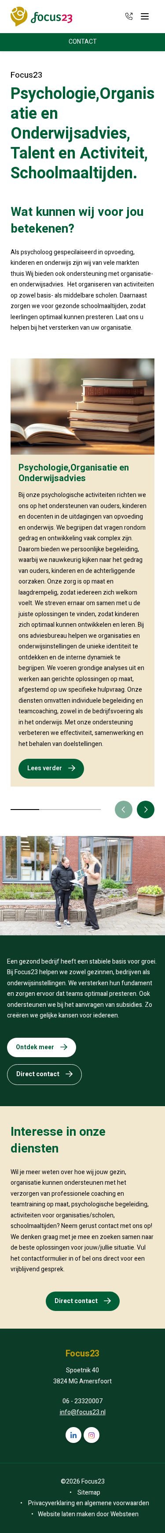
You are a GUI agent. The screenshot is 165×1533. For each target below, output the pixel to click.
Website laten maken (66, 1514)
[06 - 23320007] (128, 16)
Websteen (124, 1514)
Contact (83, 41)
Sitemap (88, 1492)
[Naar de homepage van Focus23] (41, 16)
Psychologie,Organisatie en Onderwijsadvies (73, 473)
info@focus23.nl (83, 1412)
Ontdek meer (35, 1047)
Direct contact (37, 1074)
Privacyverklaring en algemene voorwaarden (88, 1503)
